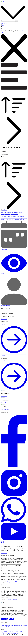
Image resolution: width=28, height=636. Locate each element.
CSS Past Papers (14, 354)
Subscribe (18, 565)
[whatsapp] (12, 619)
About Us (12, 625)
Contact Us (7, 626)
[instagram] (10, 619)
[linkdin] (7, 619)
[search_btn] (16, 21)
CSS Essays (4, 355)
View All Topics (17, 633)
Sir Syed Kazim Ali (12, 581)
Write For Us (4, 23)
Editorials (3, 354)
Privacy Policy (19, 625)
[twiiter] (4, 619)
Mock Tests (7, 625)
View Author (4, 396)
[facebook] (2, 619)
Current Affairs (22, 354)
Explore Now (4, 553)
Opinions (8, 354)
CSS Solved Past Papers (10, 631)
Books (2, 625)
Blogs (2, 631)
